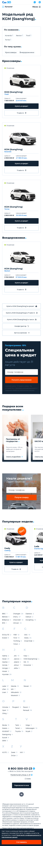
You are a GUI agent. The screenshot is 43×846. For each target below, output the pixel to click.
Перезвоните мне (21, 785)
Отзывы (28, 778)
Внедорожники (27, 52)
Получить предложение (21, 380)
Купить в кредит (21, 106)
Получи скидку (22, 497)
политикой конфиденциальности (26, 388)
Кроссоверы (11, 52)
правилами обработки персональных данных (19, 390)
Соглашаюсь (21, 842)
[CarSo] (6, 2)
